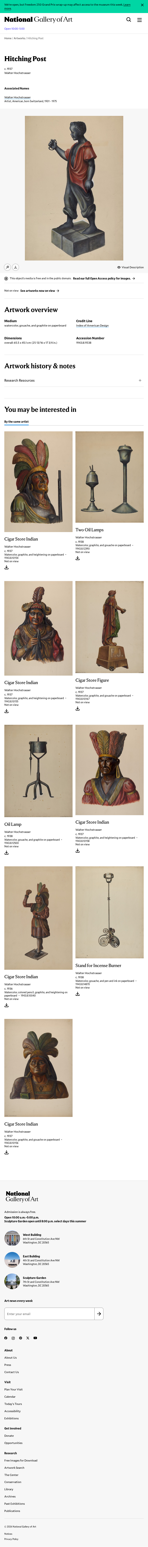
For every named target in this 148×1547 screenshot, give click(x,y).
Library (8, 1489)
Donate (9, 1435)
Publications (12, 1511)
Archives (10, 1496)
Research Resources (19, 380)
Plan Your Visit (13, 1389)
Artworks (19, 38)
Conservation (12, 1482)
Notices (8, 1533)
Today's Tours (13, 1404)
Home (8, 38)
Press (7, 1365)
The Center (11, 1475)
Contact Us (11, 1372)
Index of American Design (92, 325)
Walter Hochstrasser (17, 97)
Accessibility (12, 1411)
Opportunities (13, 1443)
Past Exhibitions (14, 1503)
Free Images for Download (20, 1460)
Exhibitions (11, 1418)
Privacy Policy (11, 1539)
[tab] (16, 422)
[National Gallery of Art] (73, 1196)
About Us (10, 1357)
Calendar (10, 1396)
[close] (142, 5)
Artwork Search (14, 1467)
